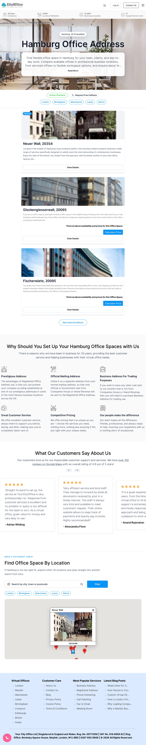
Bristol (101, 102)
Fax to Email (83, 703)
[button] (85, 651)
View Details (73, 167)
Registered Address (87, 690)
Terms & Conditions (56, 708)
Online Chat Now (57, 95)
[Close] (93, 610)
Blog (48, 694)
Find (97, 584)
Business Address (86, 685)
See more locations (73, 322)
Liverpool (20, 708)
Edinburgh (20, 713)
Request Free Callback (86, 95)
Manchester (76, 102)
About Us (51, 685)
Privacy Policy (53, 699)
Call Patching (84, 699)
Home (5, 22)
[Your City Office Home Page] (12, 5)
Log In (116, 5)
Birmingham (59, 102)
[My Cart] (104, 5)
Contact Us (131, 5)
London (45, 102)
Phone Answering (86, 694)
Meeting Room (84, 708)
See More (73, 643)
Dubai (18, 722)
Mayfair (19, 690)
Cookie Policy (53, 703)
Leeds (90, 102)
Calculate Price (113, 232)
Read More (73, 70)
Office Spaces (18, 22)
